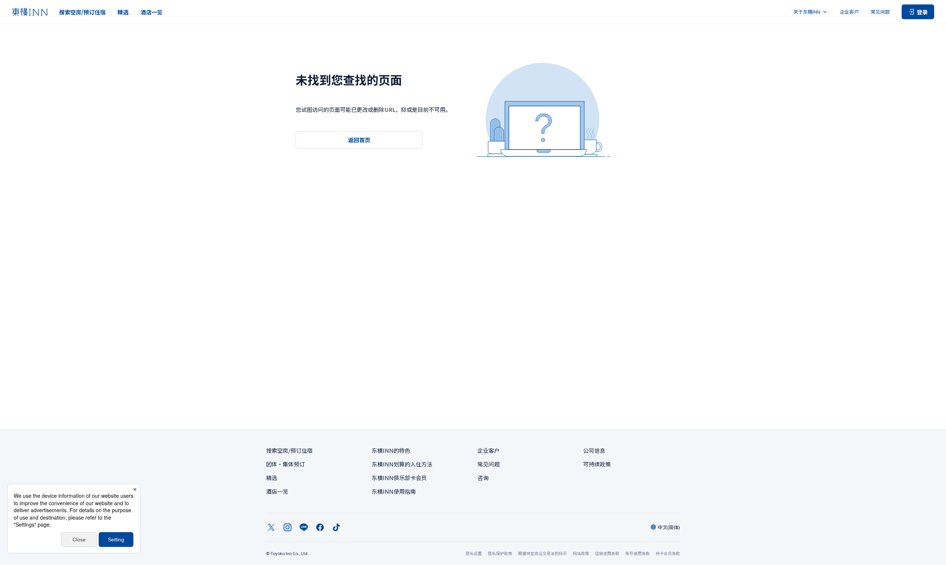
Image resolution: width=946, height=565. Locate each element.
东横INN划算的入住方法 (402, 464)
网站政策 (581, 553)
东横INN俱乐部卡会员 (399, 478)
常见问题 (880, 11)
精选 (123, 12)
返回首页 (359, 140)
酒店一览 (151, 12)
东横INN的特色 (391, 450)
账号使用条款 (637, 553)
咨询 (483, 478)
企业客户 (849, 11)
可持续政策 (597, 464)
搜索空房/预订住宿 (82, 12)
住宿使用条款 (607, 553)
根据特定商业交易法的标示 (542, 553)
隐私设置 (474, 553)
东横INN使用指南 (394, 491)
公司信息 (594, 450)
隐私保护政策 (500, 553)
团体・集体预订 (285, 464)
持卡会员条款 (668, 553)
